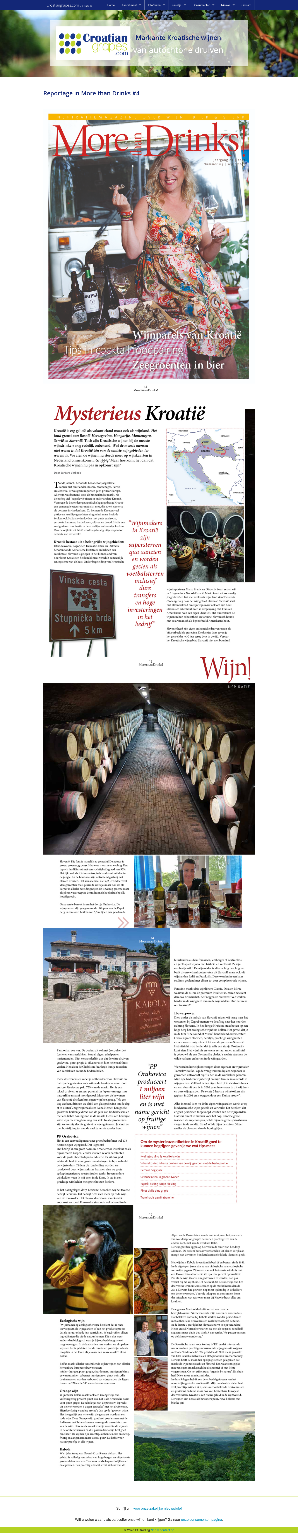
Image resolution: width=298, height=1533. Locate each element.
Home (111, 5)
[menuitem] (111, 5)
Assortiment (129, 5)
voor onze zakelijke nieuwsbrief (157, 1508)
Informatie (154, 5)
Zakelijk (177, 5)
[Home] (93, 43)
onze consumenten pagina (201, 1519)
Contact (246, 5)
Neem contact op (162, 1530)
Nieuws (225, 5)
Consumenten (201, 5)
